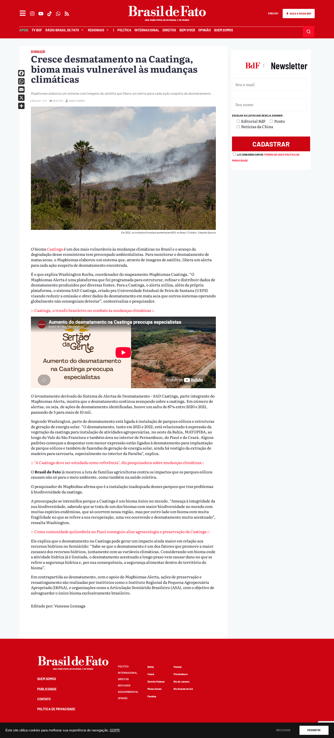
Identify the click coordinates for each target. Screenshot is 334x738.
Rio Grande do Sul (183, 688)
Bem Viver (187, 30)
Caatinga (55, 249)
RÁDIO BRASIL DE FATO (62, 30)
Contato (44, 699)
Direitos (169, 30)
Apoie (23, 30)
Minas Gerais (154, 688)
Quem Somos (223, 30)
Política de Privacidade (56, 709)
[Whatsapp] (58, 13)
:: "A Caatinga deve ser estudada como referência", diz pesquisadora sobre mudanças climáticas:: (117, 462)
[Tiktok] (49, 13)
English (273, 13)
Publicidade (47, 689)
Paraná (178, 666)
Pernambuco (181, 674)
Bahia (150, 666)
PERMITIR (314, 730)
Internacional (147, 30)
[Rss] (66, 13)
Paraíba (151, 696)
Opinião (204, 30)
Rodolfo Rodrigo (77, 100)
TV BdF (37, 30)
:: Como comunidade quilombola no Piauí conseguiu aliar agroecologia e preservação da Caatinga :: (120, 531)
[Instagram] (32, 13)
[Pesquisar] (308, 31)
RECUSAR (283, 730)
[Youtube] (40, 13)
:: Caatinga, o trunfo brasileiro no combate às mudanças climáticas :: (93, 310)
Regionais (96, 30)
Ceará (150, 674)
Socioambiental (128, 691)
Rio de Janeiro (181, 681)
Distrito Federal (156, 681)
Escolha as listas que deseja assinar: (257, 115)
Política (124, 30)
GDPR (115, 730)
